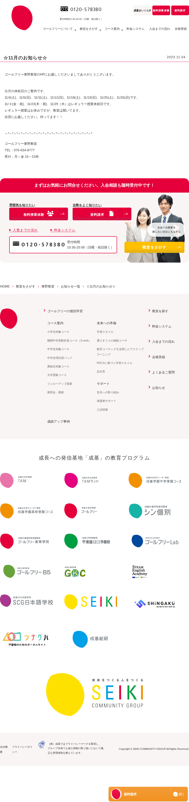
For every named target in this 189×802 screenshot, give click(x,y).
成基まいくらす (142, 10)
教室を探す (160, 311)
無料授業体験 (161, 10)
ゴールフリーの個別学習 (65, 311)
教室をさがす (154, 247)
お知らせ (158, 388)
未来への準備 (106, 323)
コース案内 (55, 323)
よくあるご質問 (163, 372)
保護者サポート (106, 401)
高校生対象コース (58, 366)
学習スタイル (105, 331)
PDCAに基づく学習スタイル (114, 363)
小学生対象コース (58, 331)
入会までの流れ (159, 28)
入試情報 (102, 409)
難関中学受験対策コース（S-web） (69, 340)
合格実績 (181, 28)
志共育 (101, 371)
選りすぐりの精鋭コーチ (112, 340)
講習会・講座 (55, 392)
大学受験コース (57, 375)
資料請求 (180, 10)
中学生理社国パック (59, 358)
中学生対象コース (58, 349)
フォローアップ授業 (59, 383)
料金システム (136, 28)
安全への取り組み (108, 392)
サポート (103, 383)
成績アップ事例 (58, 421)
